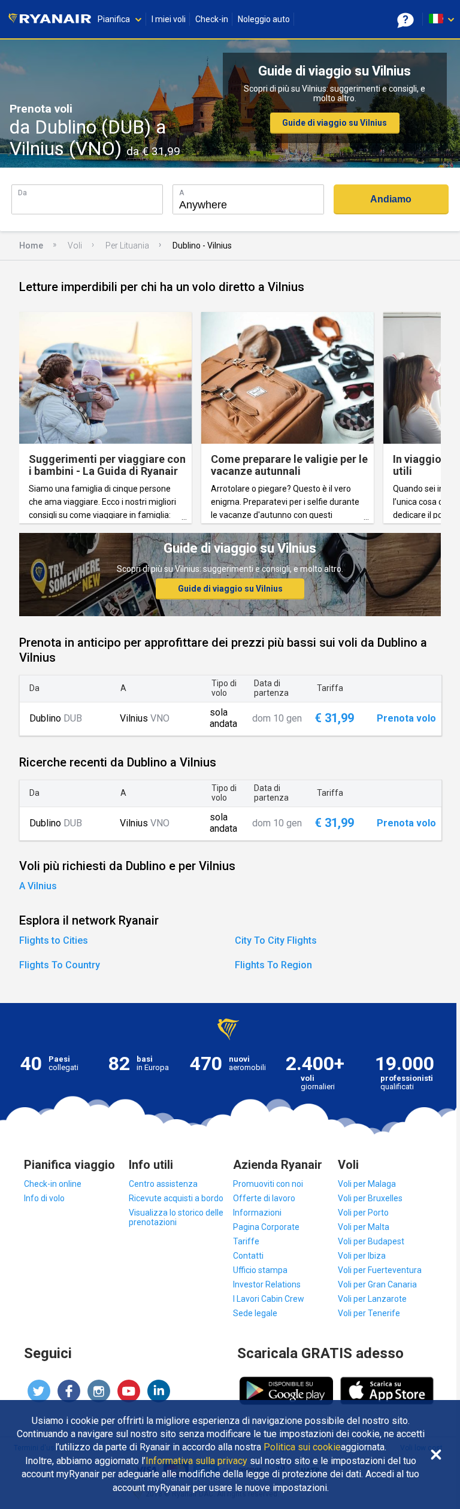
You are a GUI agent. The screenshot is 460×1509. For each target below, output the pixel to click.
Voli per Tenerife (369, 1313)
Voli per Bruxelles (370, 1198)
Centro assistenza (163, 1184)
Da (22, 192)
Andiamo (390, 199)
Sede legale (255, 1313)
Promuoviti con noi (268, 1184)
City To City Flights (276, 940)
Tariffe (246, 1241)
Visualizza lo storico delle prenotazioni (176, 1217)
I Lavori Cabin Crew (268, 1299)
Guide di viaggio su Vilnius (334, 123)
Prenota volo (406, 718)
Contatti (248, 1255)
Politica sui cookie (302, 1447)
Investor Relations (267, 1284)
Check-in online (52, 1184)
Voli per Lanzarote (372, 1299)
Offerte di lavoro (264, 1198)
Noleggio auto (264, 19)
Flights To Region (273, 965)
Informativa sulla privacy (196, 1461)
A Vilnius (38, 886)
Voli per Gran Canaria (377, 1284)
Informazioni (257, 1212)
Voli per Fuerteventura (380, 1270)
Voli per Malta (363, 1227)
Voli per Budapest (371, 1241)
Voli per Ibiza (362, 1255)
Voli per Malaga (367, 1184)
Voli (75, 245)
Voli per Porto (363, 1212)
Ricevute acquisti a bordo (176, 1198)
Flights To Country (59, 965)
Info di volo (44, 1198)
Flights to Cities (53, 940)
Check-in (211, 19)
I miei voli (169, 19)
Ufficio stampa (260, 1270)
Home (31, 245)
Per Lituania (127, 245)
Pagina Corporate (266, 1227)
